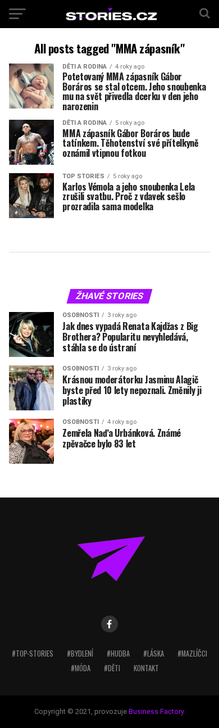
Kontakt (146, 668)
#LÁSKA (153, 653)
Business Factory (156, 711)
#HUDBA (118, 653)
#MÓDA (80, 668)
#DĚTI (112, 668)
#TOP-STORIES (32, 653)
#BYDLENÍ (80, 653)
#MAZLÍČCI (192, 653)
